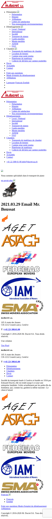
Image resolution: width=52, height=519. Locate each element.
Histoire (15, 17)
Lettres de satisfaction (21, 22)
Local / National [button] (18, 118)
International (17, 31)
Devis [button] (8, 63)
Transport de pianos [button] (20, 126)
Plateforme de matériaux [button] (22, 147)
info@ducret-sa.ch (29, 162)
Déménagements (13, 368)
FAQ (14, 46)
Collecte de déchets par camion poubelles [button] (29, 150)
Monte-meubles (18, 41)
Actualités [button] (10, 66)
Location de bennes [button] (20, 142)
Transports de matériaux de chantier (27, 51)
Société (15, 34)
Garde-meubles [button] (18, 128)
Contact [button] (9, 68)
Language (10, 82)
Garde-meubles (18, 39)
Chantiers (10, 371)
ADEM (15, 44)
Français (19, 82)
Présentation (17, 14)
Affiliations (16, 19)
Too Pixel (5, 345)
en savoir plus (7, 180)
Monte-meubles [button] (18, 130)
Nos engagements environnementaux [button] (27, 113)
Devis (8, 373)
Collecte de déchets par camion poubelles (29, 61)
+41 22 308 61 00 (14, 162)
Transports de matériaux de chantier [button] (27, 140)
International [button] (17, 121)
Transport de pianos (20, 36)
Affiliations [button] (16, 109)
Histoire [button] (15, 106)
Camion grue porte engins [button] (22, 145)
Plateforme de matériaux (22, 58)
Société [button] (15, 123)
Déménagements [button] (13, 116)
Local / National (18, 29)
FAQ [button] (14, 135)
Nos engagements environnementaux (27, 24)
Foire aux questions (14, 73)
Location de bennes (20, 53)
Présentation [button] (11, 101)
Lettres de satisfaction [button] (21, 111)
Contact (9, 376)
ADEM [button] (15, 133)
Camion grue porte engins (22, 56)
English (26, 82)
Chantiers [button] (10, 138)
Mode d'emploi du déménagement (20, 75)
